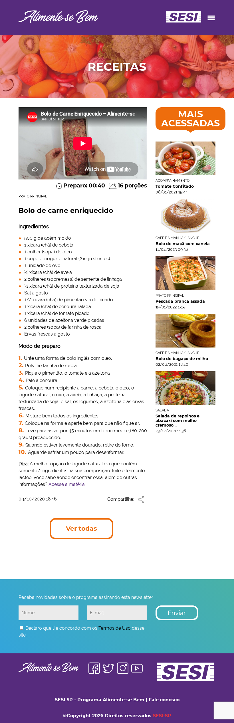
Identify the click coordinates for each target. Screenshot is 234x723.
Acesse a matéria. (67, 484)
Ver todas (81, 528)
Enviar (177, 613)
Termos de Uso (114, 628)
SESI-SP (162, 715)
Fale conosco (164, 699)
